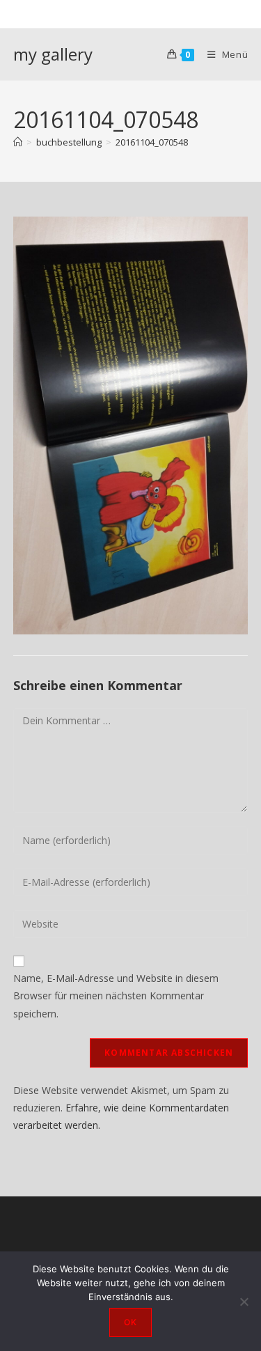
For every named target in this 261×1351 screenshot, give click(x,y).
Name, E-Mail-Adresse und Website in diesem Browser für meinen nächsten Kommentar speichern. (116, 995)
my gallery (53, 53)
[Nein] (244, 1302)
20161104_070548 (152, 142)
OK (130, 1322)
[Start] (17, 142)
